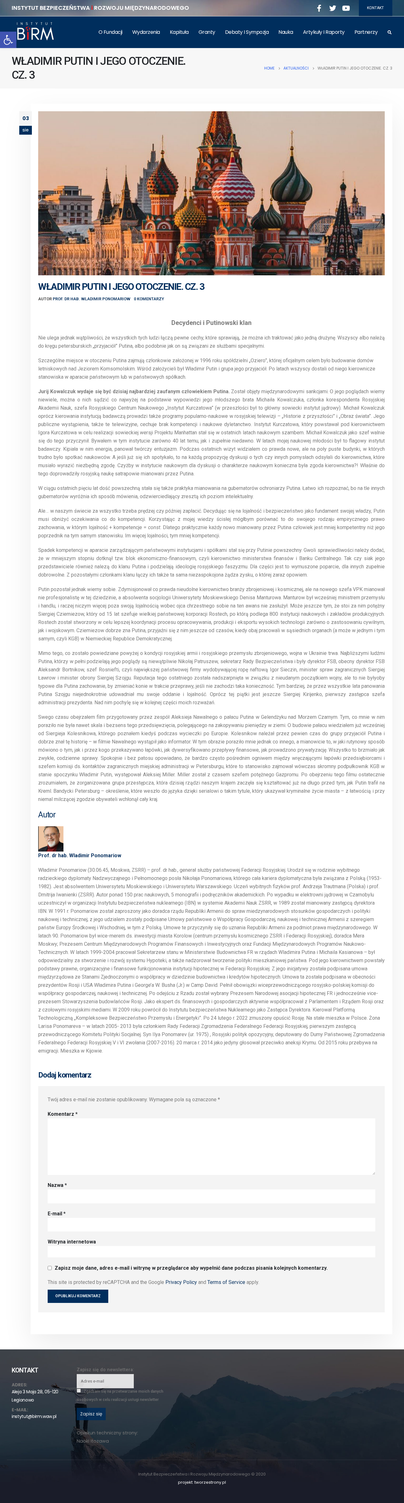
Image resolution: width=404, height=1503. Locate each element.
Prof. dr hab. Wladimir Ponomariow (91, 298)
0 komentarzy (149, 298)
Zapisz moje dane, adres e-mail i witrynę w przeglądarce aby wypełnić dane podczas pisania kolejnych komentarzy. (191, 1268)
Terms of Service (226, 1282)
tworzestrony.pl (210, 1482)
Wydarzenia (146, 32)
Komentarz (63, 1114)
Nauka (285, 32)
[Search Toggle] (389, 32)
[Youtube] (346, 8)
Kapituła (179, 32)
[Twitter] (332, 8)
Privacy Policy (181, 1282)
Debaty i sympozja (247, 32)
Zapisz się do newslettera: (105, 1369)
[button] (8, 40)
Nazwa (57, 1185)
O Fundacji (110, 32)
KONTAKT (375, 8)
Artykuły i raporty (324, 32)
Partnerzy (366, 32)
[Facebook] (319, 8)
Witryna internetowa (72, 1242)
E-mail (57, 1214)
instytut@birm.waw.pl (34, 1416)
